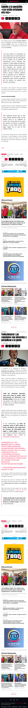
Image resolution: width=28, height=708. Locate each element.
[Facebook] (6, 18)
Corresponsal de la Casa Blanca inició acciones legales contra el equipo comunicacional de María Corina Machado (13, 255)
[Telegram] (18, 18)
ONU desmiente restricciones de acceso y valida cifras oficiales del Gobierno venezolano (20, 318)
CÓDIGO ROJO (5, 246)
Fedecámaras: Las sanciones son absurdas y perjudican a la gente (7, 165)
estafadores (17, 154)
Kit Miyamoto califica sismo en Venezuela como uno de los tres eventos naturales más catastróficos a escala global (14, 235)
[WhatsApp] (15, 18)
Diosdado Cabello (10, 154)
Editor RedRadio (9, 219)
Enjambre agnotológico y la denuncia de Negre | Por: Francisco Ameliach (13, 242)
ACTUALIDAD (3, 4)
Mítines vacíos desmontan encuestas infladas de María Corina (21, 165)
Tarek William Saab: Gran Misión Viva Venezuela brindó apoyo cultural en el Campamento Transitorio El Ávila (13, 223)
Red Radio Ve (5, 15)
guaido (21, 154)
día (24, 117)
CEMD (2, 148)
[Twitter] (9, 18)
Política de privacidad (19, 703)
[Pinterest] (12, 18)
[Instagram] (14, 699)
